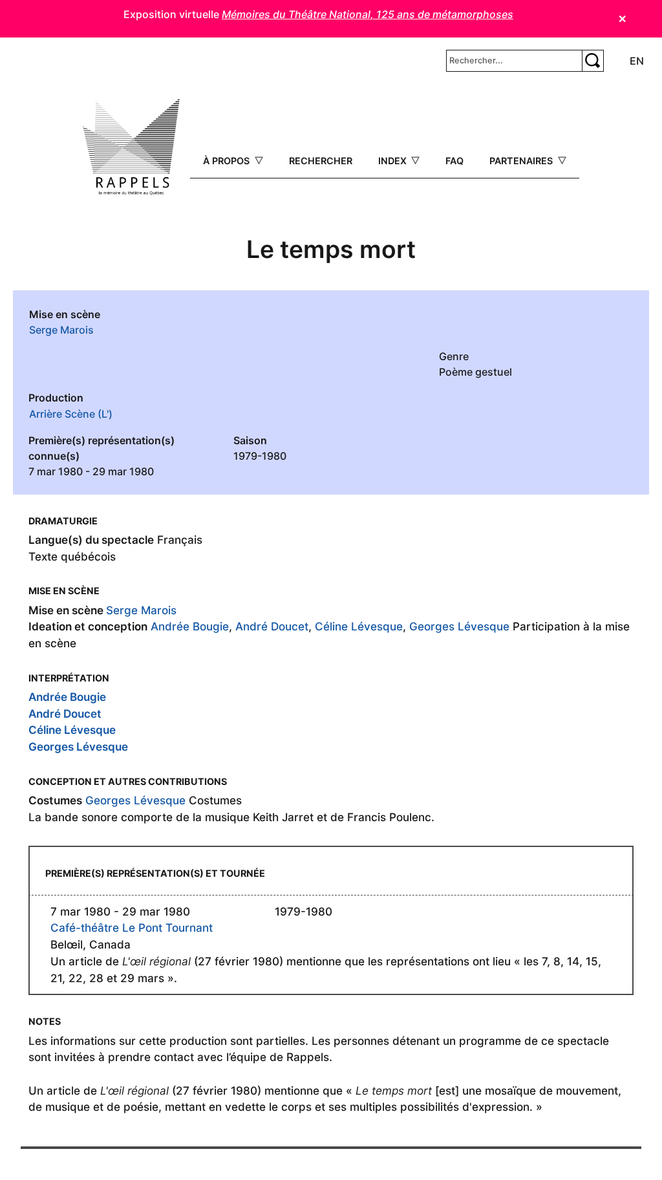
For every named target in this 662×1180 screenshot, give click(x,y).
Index (393, 160)
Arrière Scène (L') (70, 413)
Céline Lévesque (359, 626)
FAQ (454, 160)
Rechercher (320, 160)
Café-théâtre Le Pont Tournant (131, 927)
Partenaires (522, 160)
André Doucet (271, 626)
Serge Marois (61, 329)
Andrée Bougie (190, 626)
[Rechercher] (593, 61)
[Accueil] (131, 146)
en (637, 60)
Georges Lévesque (459, 626)
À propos (227, 160)
